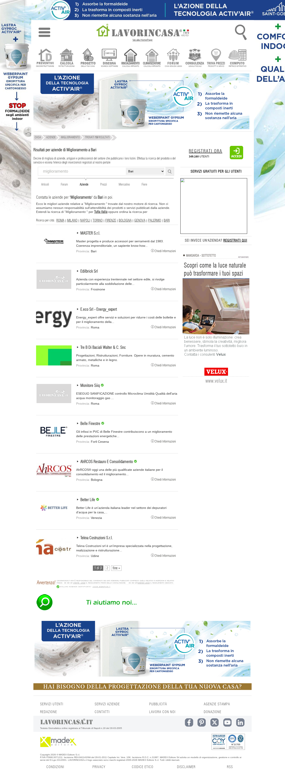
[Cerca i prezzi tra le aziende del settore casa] (216, 58)
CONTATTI (102, 712)
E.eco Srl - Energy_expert (98, 310)
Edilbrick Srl (89, 271)
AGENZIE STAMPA (217, 704)
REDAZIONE (48, 712)
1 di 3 (98, 568)
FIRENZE (110, 220)
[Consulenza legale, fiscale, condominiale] (194, 58)
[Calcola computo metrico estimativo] (237, 58)
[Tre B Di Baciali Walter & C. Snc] (54, 364)
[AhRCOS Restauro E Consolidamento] (54, 478)
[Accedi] (236, 158)
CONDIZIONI (55, 767)
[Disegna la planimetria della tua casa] (109, 58)
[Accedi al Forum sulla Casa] (173, 58)
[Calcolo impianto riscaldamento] (130, 58)
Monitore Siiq (90, 386)
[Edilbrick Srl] (54, 288)
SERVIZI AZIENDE (107, 704)
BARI (167, 220)
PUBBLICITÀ (158, 704)
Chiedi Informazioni (165, 251)
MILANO (72, 220)
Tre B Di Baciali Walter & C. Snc (103, 348)
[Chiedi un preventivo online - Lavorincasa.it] (105, 610)
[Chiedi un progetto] (88, 58)
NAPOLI (85, 220)
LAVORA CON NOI (162, 712)
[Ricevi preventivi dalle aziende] (45, 58)
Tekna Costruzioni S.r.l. (96, 538)
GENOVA (139, 220)
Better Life (88, 500)
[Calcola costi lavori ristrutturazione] (66, 58)
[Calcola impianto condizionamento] (152, 58)
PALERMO (154, 220)
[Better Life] (54, 516)
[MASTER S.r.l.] (54, 250)
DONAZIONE (212, 712)
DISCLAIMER (186, 767)
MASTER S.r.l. (90, 233)
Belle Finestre (90, 424)
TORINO (98, 220)
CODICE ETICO (142, 767)
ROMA (60, 220)
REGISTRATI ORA (205, 151)
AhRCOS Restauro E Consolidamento (107, 462)
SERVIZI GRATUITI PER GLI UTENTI (216, 171)
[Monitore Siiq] (54, 402)
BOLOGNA (125, 220)
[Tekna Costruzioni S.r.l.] (54, 555)
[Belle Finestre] (54, 440)
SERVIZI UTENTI (51, 704)
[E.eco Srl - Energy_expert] (54, 326)
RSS (230, 767)
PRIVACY (98, 767)
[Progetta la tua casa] (142, 689)
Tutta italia (100, 212)
